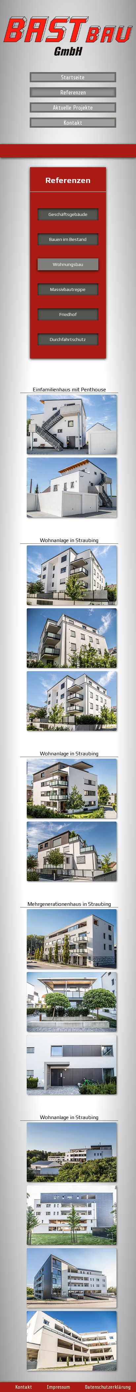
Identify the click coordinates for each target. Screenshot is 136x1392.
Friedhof (68, 314)
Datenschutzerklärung (108, 1387)
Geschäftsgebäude (68, 214)
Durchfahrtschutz (68, 339)
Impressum (58, 1387)
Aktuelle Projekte (73, 107)
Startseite (73, 77)
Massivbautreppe (67, 289)
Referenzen (73, 92)
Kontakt (72, 122)
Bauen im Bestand (67, 239)
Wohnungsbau (68, 264)
